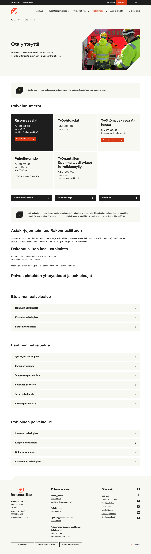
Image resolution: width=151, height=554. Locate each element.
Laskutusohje (65, 198)
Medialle (106, 198)
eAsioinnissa (65, 213)
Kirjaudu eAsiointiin (23, 139)
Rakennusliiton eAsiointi (46, 544)
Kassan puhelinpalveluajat (113, 133)
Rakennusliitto (15, 2)
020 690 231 (24, 126)
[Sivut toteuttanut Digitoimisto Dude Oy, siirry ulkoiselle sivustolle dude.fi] (135, 545)
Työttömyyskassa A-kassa (70, 544)
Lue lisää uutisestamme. (96, 90)
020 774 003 (24, 164)
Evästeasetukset (108, 517)
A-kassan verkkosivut (111, 140)
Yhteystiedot (22, 544)
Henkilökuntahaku (23, 198)
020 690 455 (111, 130)
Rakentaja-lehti (28, 2)
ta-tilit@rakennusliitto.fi (68, 179)
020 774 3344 (68, 172)
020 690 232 (67, 126)
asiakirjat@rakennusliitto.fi (26, 132)
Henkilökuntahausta (20, 56)
